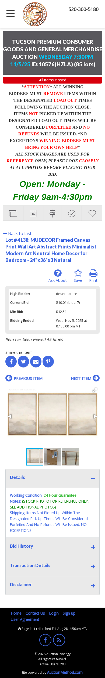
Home (16, 613)
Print (93, 280)
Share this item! (18, 352)
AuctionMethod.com (65, 672)
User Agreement (25, 619)
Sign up (69, 613)
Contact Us (35, 613)
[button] (94, 390)
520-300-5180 (83, 9)
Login (54, 613)
